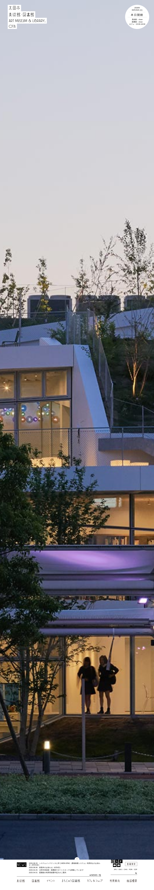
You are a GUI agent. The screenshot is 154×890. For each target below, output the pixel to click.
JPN (115, 869)
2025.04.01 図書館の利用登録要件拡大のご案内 (47, 872)
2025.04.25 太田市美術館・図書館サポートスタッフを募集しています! (56, 870)
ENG (120, 869)
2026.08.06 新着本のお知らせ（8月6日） (45, 867)
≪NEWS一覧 (95, 875)
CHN (125, 869)
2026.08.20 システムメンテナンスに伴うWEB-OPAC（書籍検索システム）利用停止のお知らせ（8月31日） (64, 864)
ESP (135, 869)
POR (130, 869)
